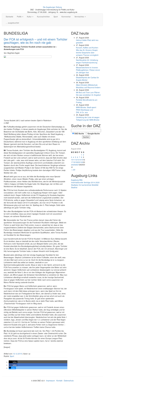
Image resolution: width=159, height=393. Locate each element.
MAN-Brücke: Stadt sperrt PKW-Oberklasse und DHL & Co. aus (86, 110)
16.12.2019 (17, 353)
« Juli (73, 169)
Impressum (50, 380)
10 (72, 159)
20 (78, 162)
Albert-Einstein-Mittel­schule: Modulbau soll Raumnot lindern (88, 86)
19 (76, 162)
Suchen (86, 137)
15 (82, 159)
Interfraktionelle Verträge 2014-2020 (85, 182)
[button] (13, 362)
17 (72, 162)
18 (74, 162)
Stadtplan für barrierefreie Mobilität (84, 185)
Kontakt (59, 380)
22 (82, 162)
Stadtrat (74, 187)
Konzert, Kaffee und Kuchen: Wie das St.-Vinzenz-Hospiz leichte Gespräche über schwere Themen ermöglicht (87, 51)
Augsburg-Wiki (76, 180)
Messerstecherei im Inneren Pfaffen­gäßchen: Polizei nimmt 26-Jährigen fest (88, 70)
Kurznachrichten (43, 16)
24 (72, 164)
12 (76, 159)
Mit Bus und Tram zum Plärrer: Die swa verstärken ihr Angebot (88, 93)
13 (78, 159)
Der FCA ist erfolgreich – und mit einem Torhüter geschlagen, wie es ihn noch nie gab (35, 41)
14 (80, 159)
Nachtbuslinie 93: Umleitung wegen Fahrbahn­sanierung (87, 61)
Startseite (9, 16)
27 (78, 164)
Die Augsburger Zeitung (52, 7)
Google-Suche (94, 133)
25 (74, 164)
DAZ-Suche (79, 133)
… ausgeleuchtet (12, 23)
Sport (56, 16)
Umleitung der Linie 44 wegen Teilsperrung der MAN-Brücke (87, 118)
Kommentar (66, 16)
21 (80, 162)
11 (74, 159)
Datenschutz (69, 380)
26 (76, 164)
